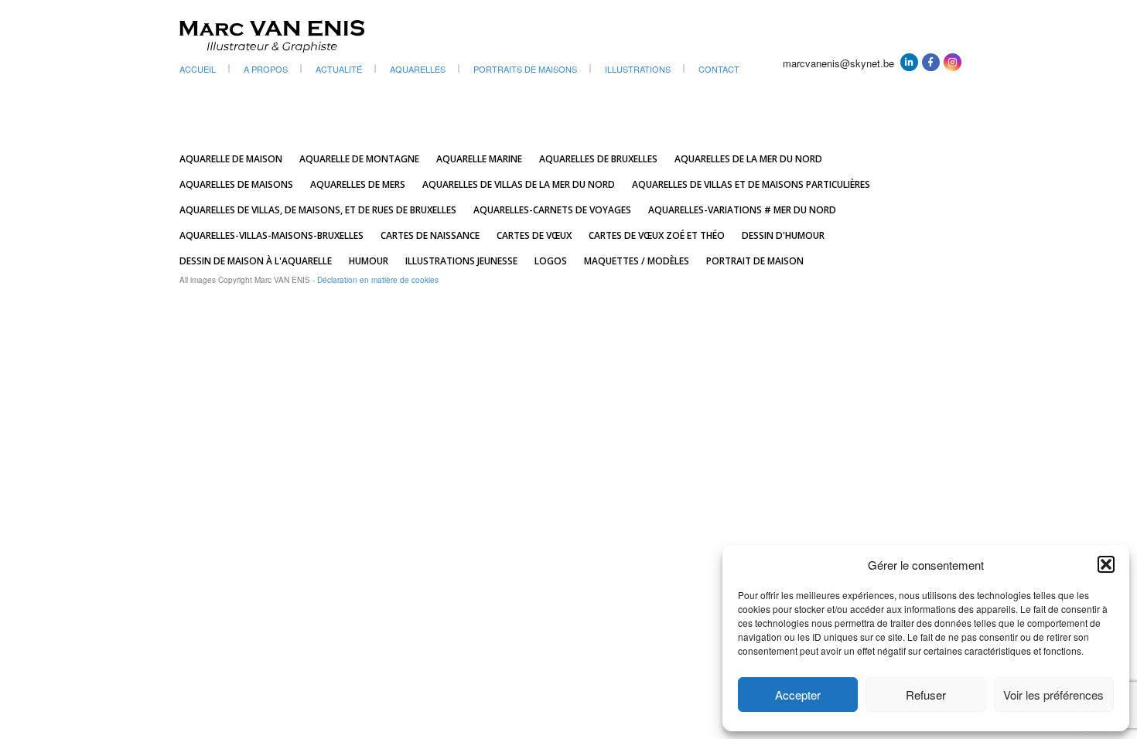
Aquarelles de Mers (357, 184)
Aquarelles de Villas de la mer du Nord (518, 184)
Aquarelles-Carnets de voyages (552, 210)
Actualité (339, 69)
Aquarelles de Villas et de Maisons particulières (751, 184)
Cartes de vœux (534, 235)
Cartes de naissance (430, 235)
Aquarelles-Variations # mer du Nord (742, 210)
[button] (1106, 564)
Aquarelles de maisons (236, 184)
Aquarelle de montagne (359, 159)
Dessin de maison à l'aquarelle (255, 261)
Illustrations (638, 69)
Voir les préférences (1053, 694)
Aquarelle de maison (230, 159)
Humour (368, 261)
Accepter (798, 694)
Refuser (926, 694)
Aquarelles (418, 69)
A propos (266, 69)
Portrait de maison (755, 261)
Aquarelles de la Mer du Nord (748, 159)
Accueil (197, 69)
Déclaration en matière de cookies (378, 279)
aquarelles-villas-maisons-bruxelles (271, 235)
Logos (550, 261)
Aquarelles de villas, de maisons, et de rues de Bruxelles (317, 210)
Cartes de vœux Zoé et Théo (657, 235)
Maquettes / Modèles (636, 261)
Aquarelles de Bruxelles (598, 159)
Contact (718, 69)
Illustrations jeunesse (461, 261)
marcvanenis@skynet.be (838, 63)
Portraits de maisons (525, 69)
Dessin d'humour (783, 235)
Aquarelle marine (479, 159)
